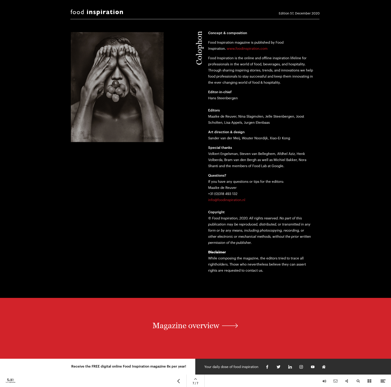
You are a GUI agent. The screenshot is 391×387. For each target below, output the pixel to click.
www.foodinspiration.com (247, 48)
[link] (195, 328)
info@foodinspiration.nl (226, 200)
